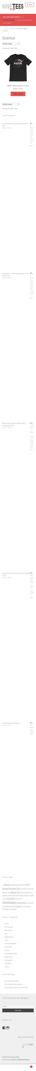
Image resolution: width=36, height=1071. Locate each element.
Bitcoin (7, 884)
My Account (6, 1067)
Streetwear (9, 902)
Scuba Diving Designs (10, 953)
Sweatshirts (8, 963)
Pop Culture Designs (10, 943)
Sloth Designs (8, 960)
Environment (8, 930)
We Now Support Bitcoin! (11, 981)
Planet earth (6, 895)
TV (22, 906)
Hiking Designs (8, 937)
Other (6, 940)
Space (4, 899)
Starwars (18, 899)
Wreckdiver (6, 909)
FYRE (18, 888)
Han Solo (24, 889)
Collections (12, 28)
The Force (30, 903)
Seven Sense (8, 957)
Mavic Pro (15, 892)
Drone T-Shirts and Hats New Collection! (16, 987)
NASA (28, 892)
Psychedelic (8, 947)
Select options (18, 94)
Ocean (31, 892)
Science (26, 895)
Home (6, 28)
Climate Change (15, 885)
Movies (23, 892)
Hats (5, 933)
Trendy (18, 906)
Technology (21, 902)
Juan (8, 892)
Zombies (14, 909)
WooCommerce (23, 1060)
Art (3, 885)
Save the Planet (17, 895)
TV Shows (27, 906)
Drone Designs (8, 927)
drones (12, 888)
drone (5, 888)
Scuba (31, 895)
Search (18, 1067)
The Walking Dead (8, 906)
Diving (24, 885)
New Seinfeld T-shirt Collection (13, 984)
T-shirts (6, 966)
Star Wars (11, 898)
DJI (28, 884)
